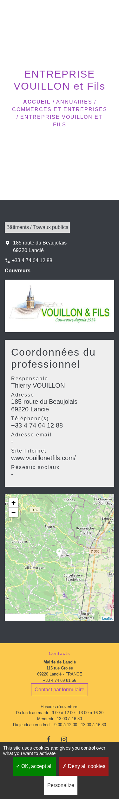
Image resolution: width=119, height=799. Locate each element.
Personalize (60, 785)
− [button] (13, 512)
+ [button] (13, 503)
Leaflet (107, 618)
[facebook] (51, 739)
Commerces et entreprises (59, 109)
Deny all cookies (86, 766)
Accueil (37, 102)
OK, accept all (36, 766)
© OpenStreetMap (25, 617)
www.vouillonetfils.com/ (43, 457)
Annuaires (74, 102)
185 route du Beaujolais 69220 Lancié (40, 246)
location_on (56, 549)
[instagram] (67, 739)
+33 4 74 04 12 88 (32, 260)
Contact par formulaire (59, 689)
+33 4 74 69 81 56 (59, 680)
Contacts (59, 653)
